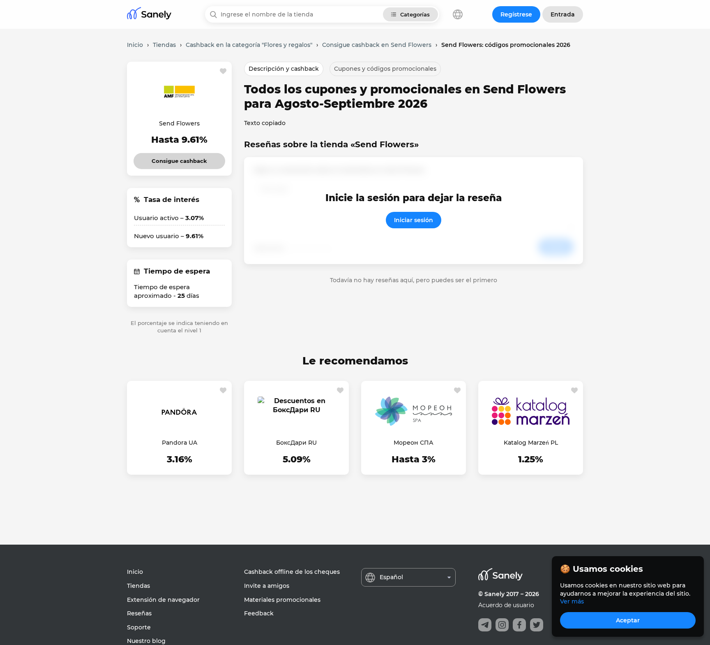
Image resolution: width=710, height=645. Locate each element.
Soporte (139, 627)
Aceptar (628, 620)
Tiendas (138, 585)
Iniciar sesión (413, 220)
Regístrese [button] (516, 14)
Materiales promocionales (282, 599)
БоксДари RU (296, 442)
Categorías (415, 14)
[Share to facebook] (519, 624)
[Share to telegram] (484, 624)
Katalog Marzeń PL (531, 442)
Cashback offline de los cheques (292, 571)
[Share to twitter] (536, 624)
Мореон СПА (413, 442)
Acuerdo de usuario (506, 605)
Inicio (135, 571)
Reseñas (139, 613)
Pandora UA (179, 442)
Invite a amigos (266, 585)
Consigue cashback (179, 158)
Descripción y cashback (284, 68)
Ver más (572, 601)
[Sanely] (149, 14)
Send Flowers (179, 123)
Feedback (259, 613)
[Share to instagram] (502, 624)
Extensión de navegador (163, 599)
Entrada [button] (563, 14)
